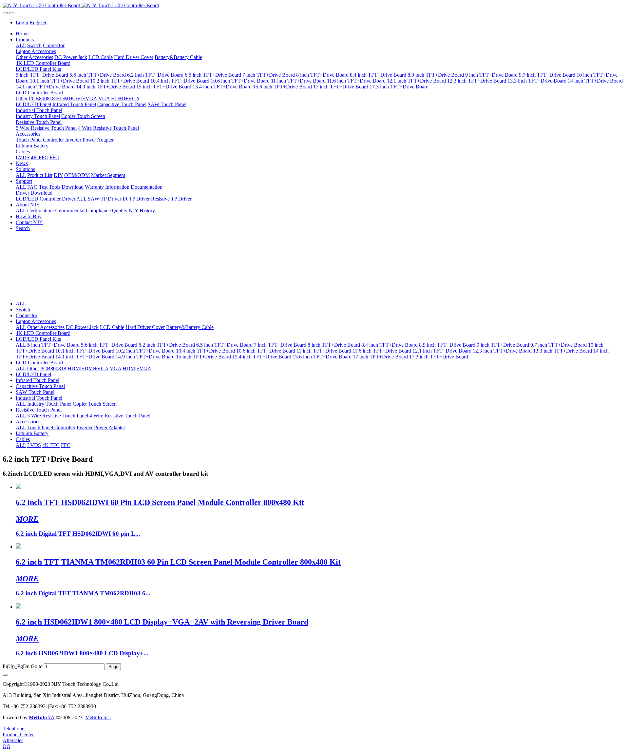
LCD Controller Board (39, 362)
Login (22, 22)
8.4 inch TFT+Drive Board (389, 345)
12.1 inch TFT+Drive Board (441, 351)
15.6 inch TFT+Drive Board (322, 356)
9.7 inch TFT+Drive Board (558, 345)
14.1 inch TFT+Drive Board (84, 356)
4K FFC (51, 445)
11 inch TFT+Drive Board (323, 351)
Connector (26, 315)
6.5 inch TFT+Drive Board (224, 345)
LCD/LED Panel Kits (38, 339)
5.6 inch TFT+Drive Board (109, 345)
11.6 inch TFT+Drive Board (382, 351)
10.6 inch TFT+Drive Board (265, 351)
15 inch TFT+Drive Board (203, 356)
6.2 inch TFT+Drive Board (167, 345)
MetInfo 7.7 (42, 717)
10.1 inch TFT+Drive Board (84, 351)
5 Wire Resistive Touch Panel (57, 415)
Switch (23, 309)
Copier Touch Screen (95, 404)
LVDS (34, 445)
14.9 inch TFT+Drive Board (145, 356)
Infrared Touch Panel (37, 380)
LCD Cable (112, 327)
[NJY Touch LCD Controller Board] (314, 6)
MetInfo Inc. (98, 717)
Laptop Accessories (36, 321)
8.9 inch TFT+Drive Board (447, 345)
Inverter (85, 427)
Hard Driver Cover (145, 327)
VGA (115, 368)
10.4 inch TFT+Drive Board (205, 351)
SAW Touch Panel (35, 392)
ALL (21, 45)
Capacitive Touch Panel (40, 386)
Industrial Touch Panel (39, 398)
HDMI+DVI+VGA (87, 368)
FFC (65, 445)
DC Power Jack (82, 327)
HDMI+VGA (137, 368)
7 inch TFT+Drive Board (280, 345)
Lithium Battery (32, 433)
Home (22, 33)
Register (38, 22)
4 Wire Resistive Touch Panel (119, 415)
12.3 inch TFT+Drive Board (502, 351)
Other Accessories (46, 327)
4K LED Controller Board (43, 333)
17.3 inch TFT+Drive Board (438, 356)
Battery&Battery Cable (190, 327)
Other (33, 368)
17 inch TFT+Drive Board (380, 356)
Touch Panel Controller (51, 427)
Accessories (28, 421)
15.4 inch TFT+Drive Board (261, 356)
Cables (23, 439)
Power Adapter (109, 427)
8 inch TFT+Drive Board (334, 345)
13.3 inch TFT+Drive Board (562, 351)
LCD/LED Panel (33, 374)
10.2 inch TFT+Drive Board (145, 351)
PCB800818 (53, 368)
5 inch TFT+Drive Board (53, 345)
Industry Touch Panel (49, 404)
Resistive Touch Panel (39, 410)
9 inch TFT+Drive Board (503, 345)
